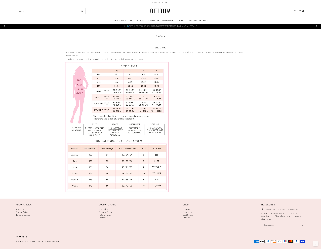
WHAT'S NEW (119, 21)
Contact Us (103, 218)
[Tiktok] (26, 237)
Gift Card (186, 218)
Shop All (186, 209)
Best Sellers (188, 215)
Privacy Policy (22, 212)
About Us (20, 209)
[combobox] (51, 11)
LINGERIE (179, 21)
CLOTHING (166, 21)
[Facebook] (17, 237)
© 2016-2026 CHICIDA (25, 241)
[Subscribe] (302, 225)
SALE (205, 21)
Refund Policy (105, 215)
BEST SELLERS (137, 21)
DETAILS (193, 26)
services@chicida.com (133, 59)
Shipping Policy (105, 212)
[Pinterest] (20, 237)
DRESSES (152, 21)
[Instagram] (23, 237)
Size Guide (103, 209)
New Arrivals (188, 212)
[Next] (316, 26)
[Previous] (4, 26)
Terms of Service (23, 215)
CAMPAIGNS (193, 21)
